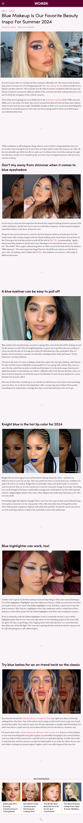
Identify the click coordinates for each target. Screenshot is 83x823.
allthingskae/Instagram (73, 216)
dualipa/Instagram (76, 76)
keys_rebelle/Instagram (73, 471)
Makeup (11, 11)
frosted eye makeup (54, 99)
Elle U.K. (53, 240)
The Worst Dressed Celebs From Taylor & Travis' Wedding (72, 806)
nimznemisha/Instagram (73, 338)
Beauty (4, 11)
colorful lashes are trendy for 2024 (36, 718)
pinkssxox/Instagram (74, 593)
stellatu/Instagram (74, 712)
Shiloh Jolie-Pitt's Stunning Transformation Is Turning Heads (10, 807)
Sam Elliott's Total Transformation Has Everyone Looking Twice (30, 807)
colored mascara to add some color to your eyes (39, 732)
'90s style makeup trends (52, 85)
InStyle (39, 252)
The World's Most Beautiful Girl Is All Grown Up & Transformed (51, 807)
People (48, 364)
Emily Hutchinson (10, 27)
